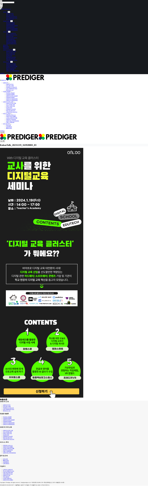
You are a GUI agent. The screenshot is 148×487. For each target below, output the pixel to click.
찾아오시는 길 (9, 90)
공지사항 (8, 125)
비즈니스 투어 (6, 113)
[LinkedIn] (6, 400)
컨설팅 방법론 (6, 91)
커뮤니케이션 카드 (8, 474)
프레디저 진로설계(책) (12, 98)
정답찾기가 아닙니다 (11, 87)
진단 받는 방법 (10, 85)
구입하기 (2, 130)
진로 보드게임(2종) (8, 472)
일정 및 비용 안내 (10, 110)
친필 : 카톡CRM (10, 122)
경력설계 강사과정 (11, 109)
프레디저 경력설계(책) (12, 100)
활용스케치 (9, 128)
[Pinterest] (5, 400)
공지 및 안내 (6, 123)
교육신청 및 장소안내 (11, 112)
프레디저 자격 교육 (8, 101)
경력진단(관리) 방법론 (12, 96)
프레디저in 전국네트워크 (12, 120)
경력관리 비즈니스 (11, 115)
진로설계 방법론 (10, 94)
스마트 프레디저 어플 (11, 118)
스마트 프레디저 (7, 478)
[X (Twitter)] (3, 400)
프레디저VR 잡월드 (11, 116)
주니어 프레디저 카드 (8, 471)
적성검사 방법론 (10, 93)
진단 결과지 (6, 477)
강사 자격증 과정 (10, 104)
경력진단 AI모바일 (11, 119)
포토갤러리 (9, 126)
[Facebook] (1, 400)
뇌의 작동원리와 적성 (11, 88)
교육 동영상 (6, 463)
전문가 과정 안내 (10, 106)
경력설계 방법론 (10, 97)
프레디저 (5, 82)
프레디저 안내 (9, 84)
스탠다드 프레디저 (8, 469)
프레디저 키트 (6, 475)
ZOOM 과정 (9, 107)
